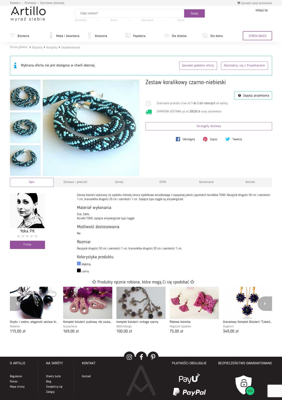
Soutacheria (70, 326)
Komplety (51, 47)
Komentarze (206, 182)
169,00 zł (71, 331)
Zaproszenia (147, 20)
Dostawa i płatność (75, 182)
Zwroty (119, 182)
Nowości (15, 3)
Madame (15, 326)
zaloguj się (262, 10)
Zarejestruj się (54, 386)
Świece (113, 20)
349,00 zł (231, 331)
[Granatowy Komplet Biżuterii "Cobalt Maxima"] (247, 303)
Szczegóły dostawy (209, 126)
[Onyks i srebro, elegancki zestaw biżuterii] (34, 303)
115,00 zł (18, 331)
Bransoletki (81, 20)
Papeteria (139, 36)
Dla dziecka (179, 36)
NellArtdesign (124, 326)
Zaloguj (50, 392)
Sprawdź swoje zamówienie (256, 3)
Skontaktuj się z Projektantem (244, 65)
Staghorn (228, 326)
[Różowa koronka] (194, 303)
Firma (27, 244)
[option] (34, 310)
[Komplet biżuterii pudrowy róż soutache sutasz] (87, 303)
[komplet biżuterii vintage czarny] (141, 303)
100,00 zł (124, 331)
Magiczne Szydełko (180, 326)
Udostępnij (188, 139)
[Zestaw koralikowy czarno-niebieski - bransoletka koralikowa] (25, 160)
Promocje (30, 3)
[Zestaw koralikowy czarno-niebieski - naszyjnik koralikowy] (25, 127)
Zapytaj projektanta (255, 95)
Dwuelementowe (70, 47)
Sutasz (180, 20)
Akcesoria (101, 36)
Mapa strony (17, 386)
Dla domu (216, 36)
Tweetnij (237, 139)
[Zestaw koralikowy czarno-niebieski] (91, 128)
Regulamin (16, 376)
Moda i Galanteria (67, 36)
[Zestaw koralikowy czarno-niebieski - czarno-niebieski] (25, 95)
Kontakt (250, 182)
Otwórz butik (53, 376)
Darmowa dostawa (52, 3)
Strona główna (18, 47)
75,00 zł (176, 331)
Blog (48, 381)
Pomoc (14, 381)
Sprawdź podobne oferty (198, 65)
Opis (31, 182)
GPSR (163, 182)
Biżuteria (23, 36)
